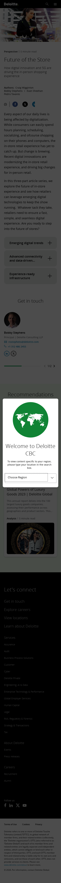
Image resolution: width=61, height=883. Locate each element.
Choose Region (17, 477)
